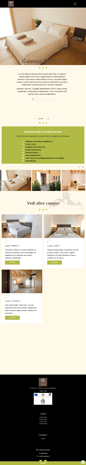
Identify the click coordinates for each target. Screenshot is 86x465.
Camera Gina (43, 421)
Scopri (12, 262)
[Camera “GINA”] (64, 226)
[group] (17, 180)
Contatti (43, 463)
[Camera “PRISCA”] (22, 226)
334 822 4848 (44, 453)
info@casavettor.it (44, 456)
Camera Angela (43, 423)
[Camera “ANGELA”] (22, 281)
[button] (79, 167)
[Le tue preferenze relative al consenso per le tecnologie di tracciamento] (83, 462)
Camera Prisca (43, 419)
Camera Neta (43, 417)
